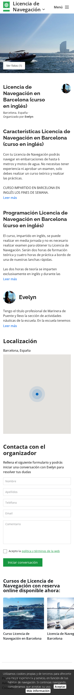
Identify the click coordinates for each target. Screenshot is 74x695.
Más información (38, 691)
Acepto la (34, 551)
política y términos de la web (41, 551)
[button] (37, 394)
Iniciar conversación (23, 562)
